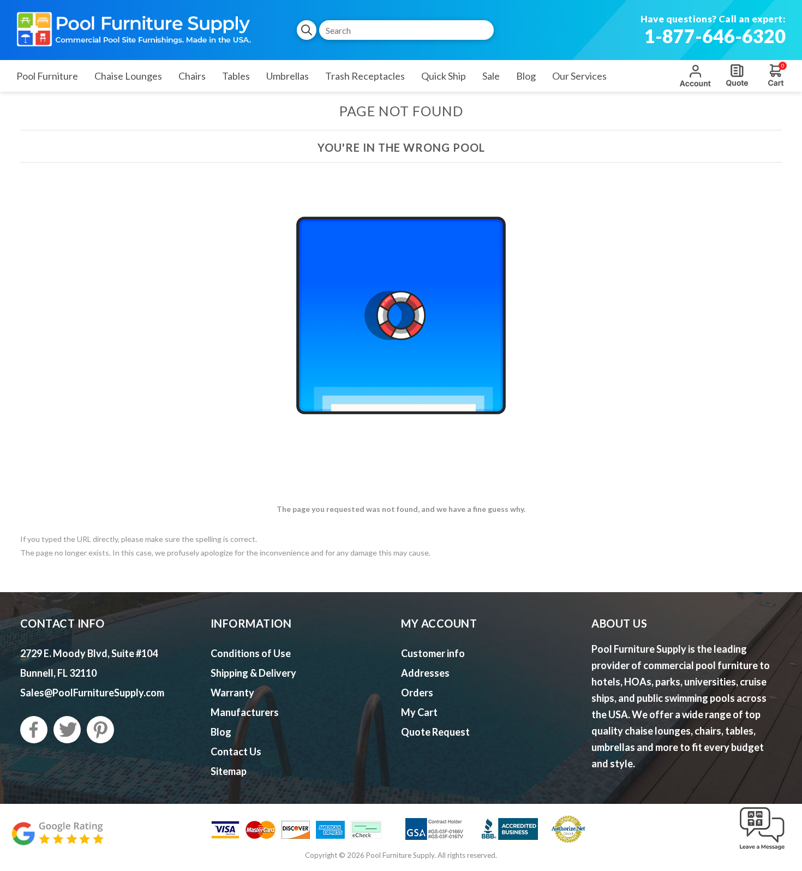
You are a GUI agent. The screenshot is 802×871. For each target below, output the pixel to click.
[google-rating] (57, 839)
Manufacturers (245, 712)
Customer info (433, 653)
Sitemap (229, 771)
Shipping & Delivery (253, 673)
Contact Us (236, 751)
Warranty (232, 693)
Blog (221, 732)
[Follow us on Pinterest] (100, 729)
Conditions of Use (251, 653)
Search (306, 30)
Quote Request (737, 75)
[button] (762, 850)
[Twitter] (67, 729)
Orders (417, 693)
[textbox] (406, 30)
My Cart (419, 712)
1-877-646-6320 (715, 36)
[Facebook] (33, 729)
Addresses (425, 673)
